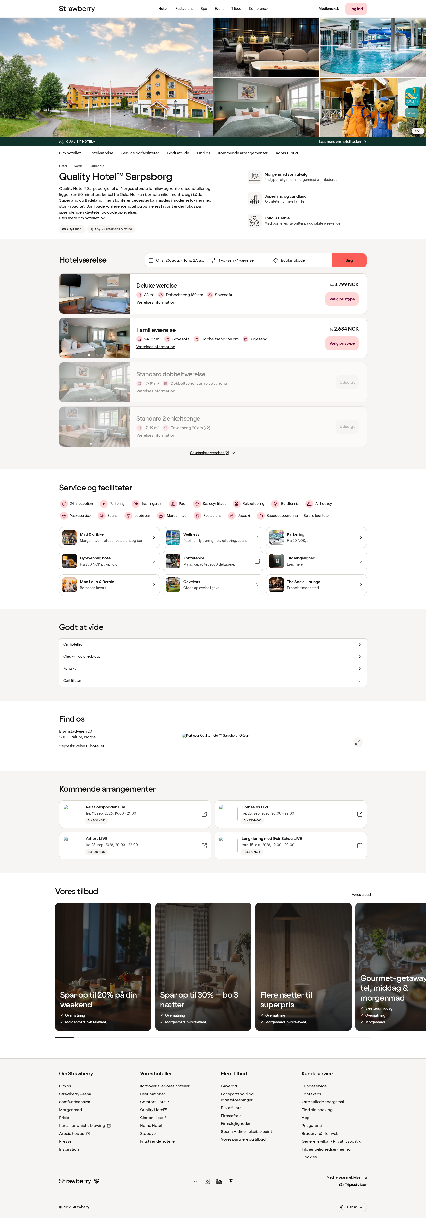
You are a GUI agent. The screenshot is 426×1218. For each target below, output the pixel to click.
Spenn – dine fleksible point (246, 1131)
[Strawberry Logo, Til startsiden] (77, 9)
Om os (65, 1086)
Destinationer (152, 1094)
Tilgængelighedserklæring (326, 1149)
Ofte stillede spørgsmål (323, 1102)
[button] (94, 294)
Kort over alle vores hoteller (165, 1086)
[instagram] (207, 1181)
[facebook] (195, 1181)
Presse (65, 1141)
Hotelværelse (101, 153)
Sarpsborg (97, 166)
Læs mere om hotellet (79, 218)
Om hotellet (70, 153)
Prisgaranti (312, 1125)
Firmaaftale (231, 1115)
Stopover (148, 1133)
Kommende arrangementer (243, 153)
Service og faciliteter (140, 153)
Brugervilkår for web (320, 1133)
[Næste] (123, 294)
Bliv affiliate (231, 1108)
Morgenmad (70, 1110)
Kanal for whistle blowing (82, 1125)
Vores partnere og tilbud (243, 1139)
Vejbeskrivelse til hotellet (81, 746)
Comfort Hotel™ (155, 1102)
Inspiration (69, 1149)
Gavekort (229, 1086)
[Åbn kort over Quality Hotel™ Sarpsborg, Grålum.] (358, 742)
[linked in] (219, 1181)
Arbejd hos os (71, 1133)
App (305, 1117)
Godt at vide (178, 153)
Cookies (309, 1157)
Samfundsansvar (74, 1102)
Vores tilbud (287, 153)
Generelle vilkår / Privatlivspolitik (331, 1141)
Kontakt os (311, 1094)
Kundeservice (314, 1086)
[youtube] (231, 1181)
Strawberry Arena (75, 1094)
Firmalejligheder (235, 1123)
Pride (64, 1117)
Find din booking (317, 1110)
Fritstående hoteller (158, 1141)
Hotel (63, 166)
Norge (78, 166)
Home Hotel (151, 1125)
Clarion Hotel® (153, 1117)
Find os (203, 153)
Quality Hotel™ (153, 1110)
